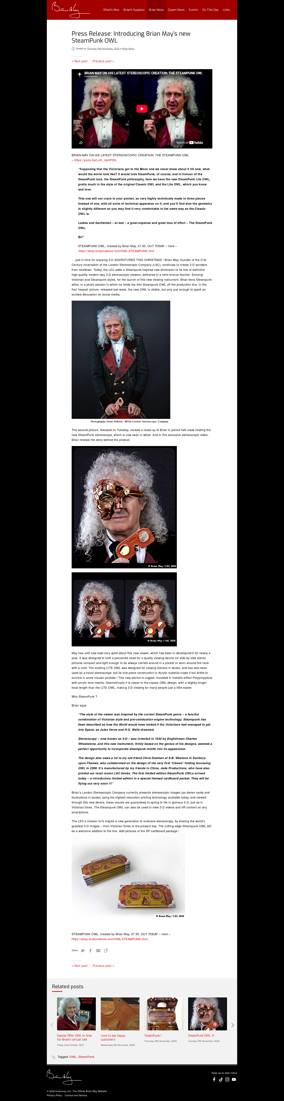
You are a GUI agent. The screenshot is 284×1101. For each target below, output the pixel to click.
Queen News (176, 10)
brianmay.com (63, 1091)
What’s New (111, 10)
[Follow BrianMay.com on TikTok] (220, 1079)
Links (226, 10)
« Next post (80, 61)
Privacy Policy (54, 1095)
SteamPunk (86, 1056)
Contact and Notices (76, 1095)
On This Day (210, 10)
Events (193, 10)
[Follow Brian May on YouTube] (234, 1079)
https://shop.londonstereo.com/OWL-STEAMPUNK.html (116, 251)
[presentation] (52, 1025)
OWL (73, 1056)
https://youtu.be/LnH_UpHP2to (95, 160)
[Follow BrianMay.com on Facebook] (214, 1079)
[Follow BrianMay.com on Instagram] (227, 1079)
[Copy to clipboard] (106, 950)
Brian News (156, 10)
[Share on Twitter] (82, 950)
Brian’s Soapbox (134, 10)
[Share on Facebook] (90, 950)
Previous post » (103, 61)
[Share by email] (98, 950)
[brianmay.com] (71, 10)
